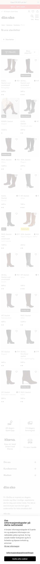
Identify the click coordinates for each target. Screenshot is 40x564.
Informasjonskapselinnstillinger (20, 553)
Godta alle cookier (20, 559)
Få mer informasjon (11, 546)
